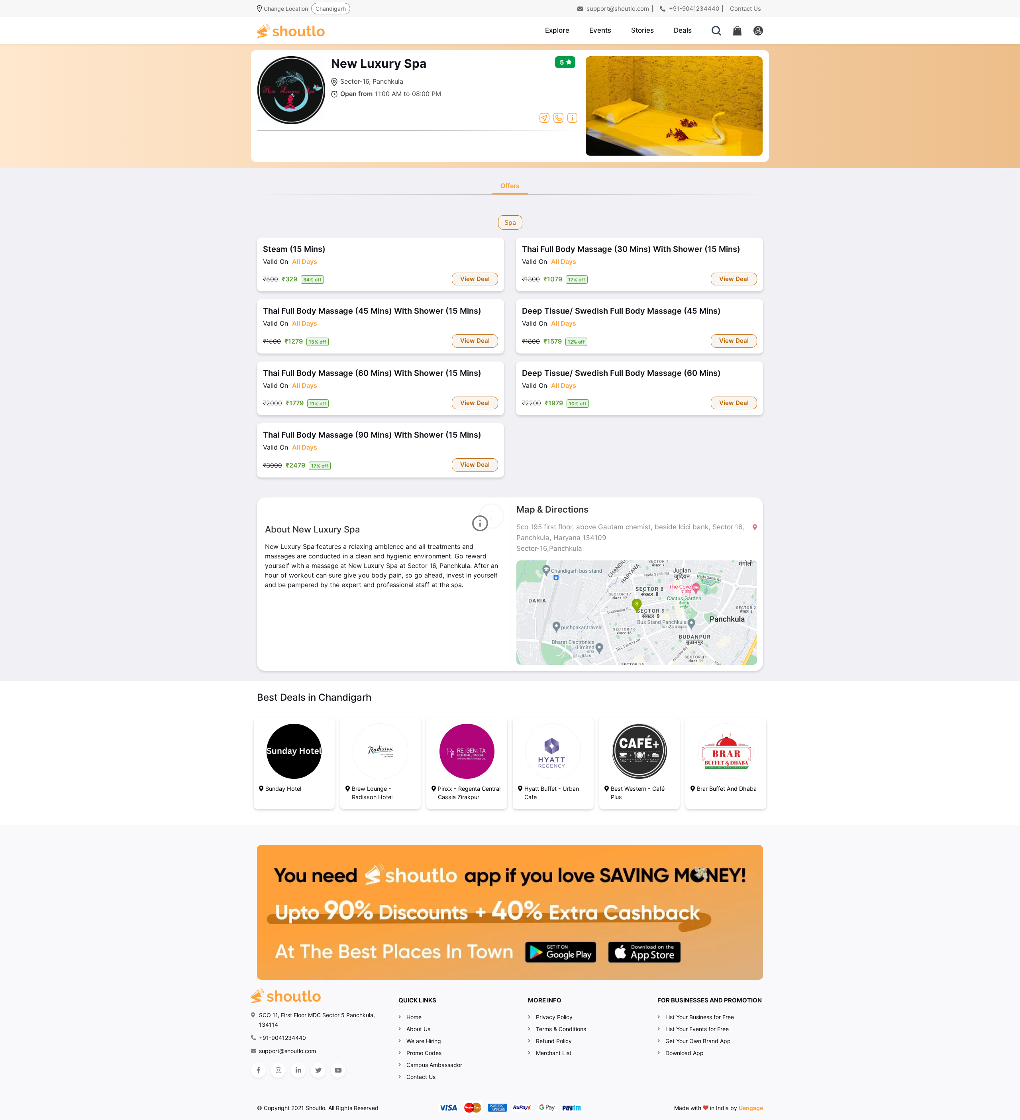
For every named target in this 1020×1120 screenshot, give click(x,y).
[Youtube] (338, 1070)
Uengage (751, 1107)
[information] (572, 117)
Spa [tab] (510, 222)
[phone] (558, 117)
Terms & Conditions (561, 1029)
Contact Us (745, 8)
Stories (642, 30)
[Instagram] (278, 1070)
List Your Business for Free (699, 1017)
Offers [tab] (510, 186)
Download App (684, 1052)
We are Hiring (423, 1040)
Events (600, 30)
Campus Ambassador (434, 1064)
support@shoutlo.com (617, 8)
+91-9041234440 (693, 8)
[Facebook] (258, 1070)
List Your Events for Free (697, 1029)
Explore (557, 30)
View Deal (475, 279)
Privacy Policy (554, 1017)
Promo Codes (423, 1052)
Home (414, 1017)
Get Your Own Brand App (698, 1040)
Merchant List (553, 1052)
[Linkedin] (298, 1070)
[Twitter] (318, 1070)
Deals (683, 30)
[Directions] (544, 117)
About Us (418, 1029)
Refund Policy (554, 1040)
